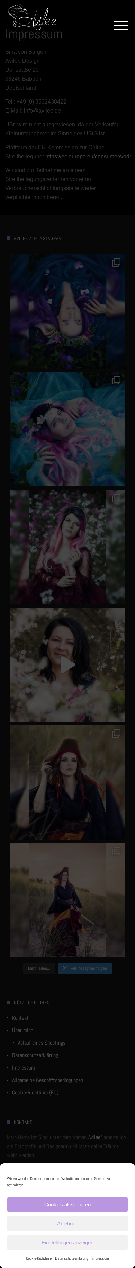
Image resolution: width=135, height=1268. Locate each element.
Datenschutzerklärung (71, 1258)
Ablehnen (67, 1223)
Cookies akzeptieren (67, 1204)
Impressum (100, 1258)
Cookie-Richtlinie (39, 1258)
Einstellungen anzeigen (67, 1242)
